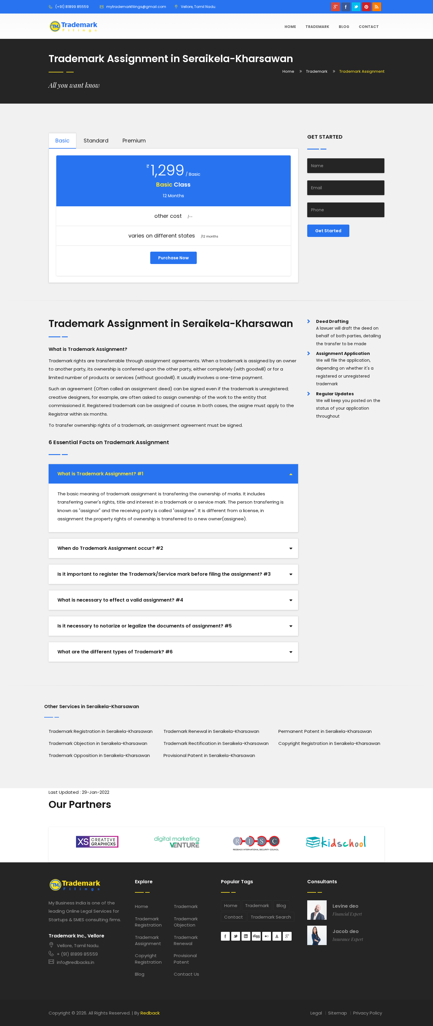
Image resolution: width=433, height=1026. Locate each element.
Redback (150, 1013)
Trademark (317, 26)
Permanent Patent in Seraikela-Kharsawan (325, 731)
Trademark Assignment (148, 940)
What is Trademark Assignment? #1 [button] (100, 473)
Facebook (345, 6)
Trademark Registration (148, 922)
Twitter (356, 6)
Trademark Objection (186, 922)
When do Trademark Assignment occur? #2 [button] (110, 548)
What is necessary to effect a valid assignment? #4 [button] (120, 600)
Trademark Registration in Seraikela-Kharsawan (101, 731)
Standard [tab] (96, 140)
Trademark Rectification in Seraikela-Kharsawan (216, 743)
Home (290, 26)
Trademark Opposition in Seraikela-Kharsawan (99, 755)
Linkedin (246, 936)
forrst (276, 936)
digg (256, 936)
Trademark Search (271, 917)
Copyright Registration (148, 958)
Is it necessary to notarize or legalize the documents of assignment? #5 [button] (144, 625)
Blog (344, 26)
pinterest (366, 6)
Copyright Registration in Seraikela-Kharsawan (329, 743)
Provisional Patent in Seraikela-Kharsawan (209, 755)
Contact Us (186, 974)
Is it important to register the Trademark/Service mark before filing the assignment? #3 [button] (164, 574)
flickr (266, 936)
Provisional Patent (185, 958)
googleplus (335, 6)
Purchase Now (173, 258)
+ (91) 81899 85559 (77, 954)
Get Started (328, 231)
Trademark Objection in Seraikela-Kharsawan (98, 743)
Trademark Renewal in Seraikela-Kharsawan (211, 731)
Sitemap (337, 1013)
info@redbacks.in (75, 962)
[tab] (173, 474)
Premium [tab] (134, 140)
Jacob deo (346, 931)
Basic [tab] (62, 140)
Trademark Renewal (186, 940)
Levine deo (345, 906)
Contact (369, 26)
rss (376, 6)
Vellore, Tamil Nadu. (78, 945)
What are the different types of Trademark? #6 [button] (115, 651)
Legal (316, 1013)
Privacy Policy (367, 1013)
